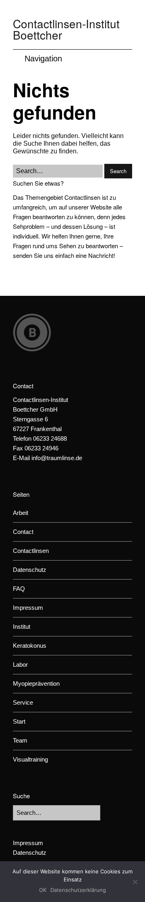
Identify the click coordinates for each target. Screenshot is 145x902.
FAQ (19, 588)
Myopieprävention (36, 683)
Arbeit (20, 512)
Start (19, 721)
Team (20, 740)
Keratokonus (29, 645)
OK (42, 890)
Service (23, 702)
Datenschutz (29, 569)
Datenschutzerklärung (78, 890)
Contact (23, 531)
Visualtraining (30, 759)
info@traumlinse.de (56, 457)
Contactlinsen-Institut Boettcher (66, 29)
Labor (20, 664)
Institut (21, 626)
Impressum (28, 607)
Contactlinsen (31, 550)
